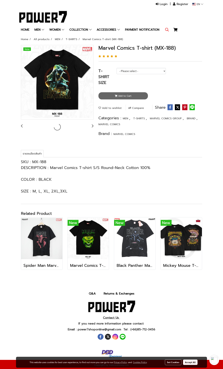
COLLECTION (79, 29)
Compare (137, 108)
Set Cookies (173, 362)
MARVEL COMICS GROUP (166, 118)
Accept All (190, 362)
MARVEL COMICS (109, 124)
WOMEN (55, 29)
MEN (38, 29)
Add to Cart (124, 96)
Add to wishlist (111, 108)
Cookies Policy (140, 362)
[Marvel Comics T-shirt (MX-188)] (57, 82)
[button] (167, 30)
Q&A (92, 293)
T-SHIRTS (139, 118)
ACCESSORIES (107, 29)
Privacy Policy (120, 362)
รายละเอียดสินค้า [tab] (32, 154)
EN (198, 4)
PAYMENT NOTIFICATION (142, 29)
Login (163, 4)
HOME (25, 29)
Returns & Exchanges (119, 293)
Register (181, 4)
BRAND (191, 118)
